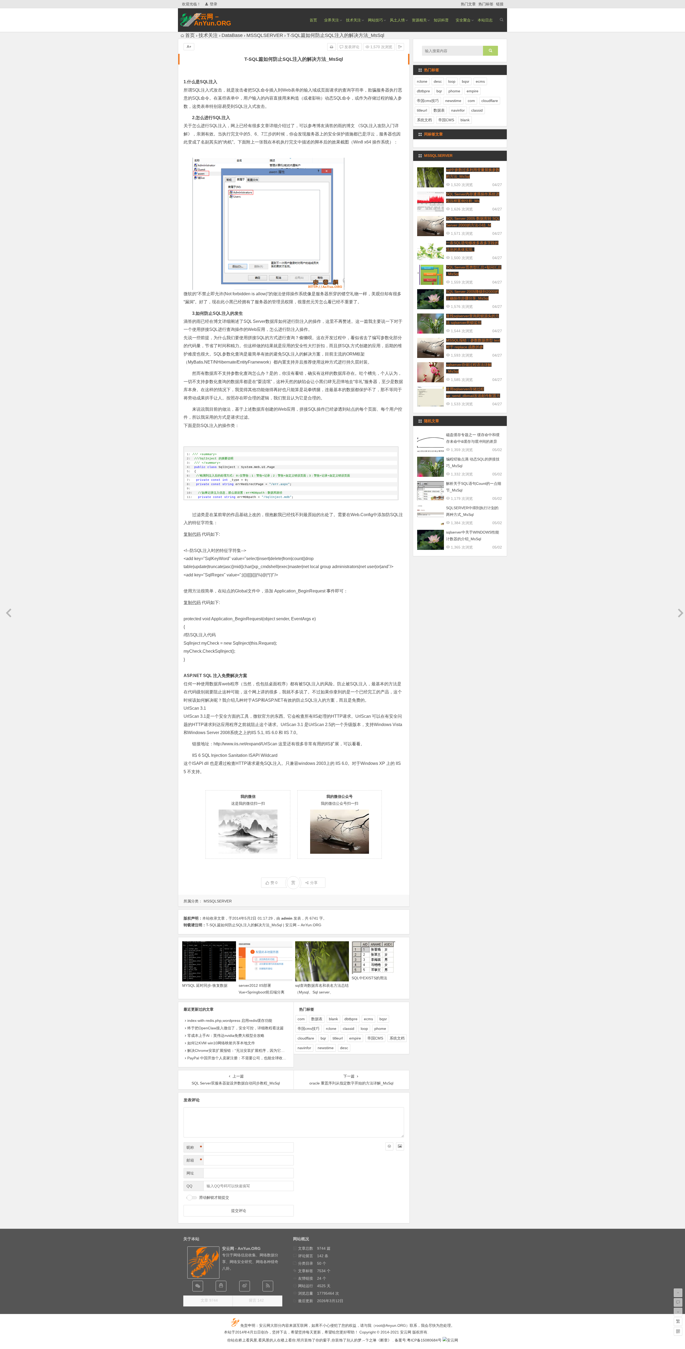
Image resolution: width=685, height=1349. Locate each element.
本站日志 (485, 20)
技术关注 (353, 20)
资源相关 (419, 20)
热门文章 (468, 4)
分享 (314, 883)
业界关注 (331, 20)
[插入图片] (400, 1146)
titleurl (338, 1038)
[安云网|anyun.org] (450, 1340)
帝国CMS (375, 1038)
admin (286, 918)
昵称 (194, 1147)
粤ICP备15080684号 (424, 1340)
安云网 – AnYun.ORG (212, 20)
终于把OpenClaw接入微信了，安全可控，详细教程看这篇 (235, 1028)
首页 (313, 20)
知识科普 (441, 20)
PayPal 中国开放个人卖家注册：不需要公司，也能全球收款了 (238, 1058)
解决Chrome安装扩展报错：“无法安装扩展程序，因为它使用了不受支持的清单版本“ (257, 1050)
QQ (189, 1186)
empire (355, 1038)
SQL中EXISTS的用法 (369, 978)
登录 (213, 4)
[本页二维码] (678, 1331)
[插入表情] (389, 1146)
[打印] (331, 47)
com (301, 1019)
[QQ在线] (221, 1286)
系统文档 (397, 1038)
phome (380, 1028)
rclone (331, 1028)
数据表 (316, 1019)
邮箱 (194, 1160)
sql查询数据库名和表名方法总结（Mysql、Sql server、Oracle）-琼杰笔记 (322, 992)
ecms (368, 1019)
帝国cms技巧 (308, 1028)
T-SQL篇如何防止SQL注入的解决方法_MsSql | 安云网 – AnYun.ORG (263, 925)
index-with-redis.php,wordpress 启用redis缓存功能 (229, 1020)
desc (344, 1048)
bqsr (383, 1019)
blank (333, 1019)
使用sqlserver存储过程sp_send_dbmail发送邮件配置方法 (473, 396)
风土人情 (397, 20)
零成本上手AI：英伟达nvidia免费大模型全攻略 (225, 1035)
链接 (500, 4)
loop (364, 1028)
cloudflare (306, 1038)
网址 (190, 1173)
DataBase (232, 35)
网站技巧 (375, 20)
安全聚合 (463, 20)
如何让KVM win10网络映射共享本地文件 (221, 1043)
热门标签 (485, 4)
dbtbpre (350, 1019)
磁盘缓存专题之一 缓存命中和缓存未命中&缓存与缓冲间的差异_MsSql (473, 441)
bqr (323, 1038)
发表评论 (351, 47)
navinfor (304, 1048)
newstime (326, 1048)
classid (348, 1028)
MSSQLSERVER (264, 35)
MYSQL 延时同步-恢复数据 (204, 985)
